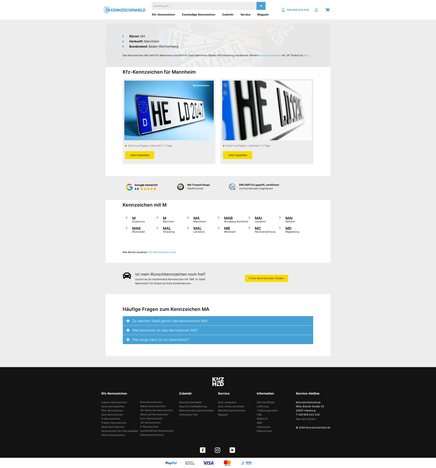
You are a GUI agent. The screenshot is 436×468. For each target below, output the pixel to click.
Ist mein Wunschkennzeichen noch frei (169, 274)
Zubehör (228, 14)
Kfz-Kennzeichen (163, 14)
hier (306, 55)
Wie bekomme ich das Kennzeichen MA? (165, 330)
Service (245, 14)
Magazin (263, 14)
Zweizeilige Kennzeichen (198, 14)
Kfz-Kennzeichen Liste (162, 252)
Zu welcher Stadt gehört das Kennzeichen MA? (170, 321)
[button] (142, 187)
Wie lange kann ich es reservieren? (160, 340)
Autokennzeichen (270, 55)
